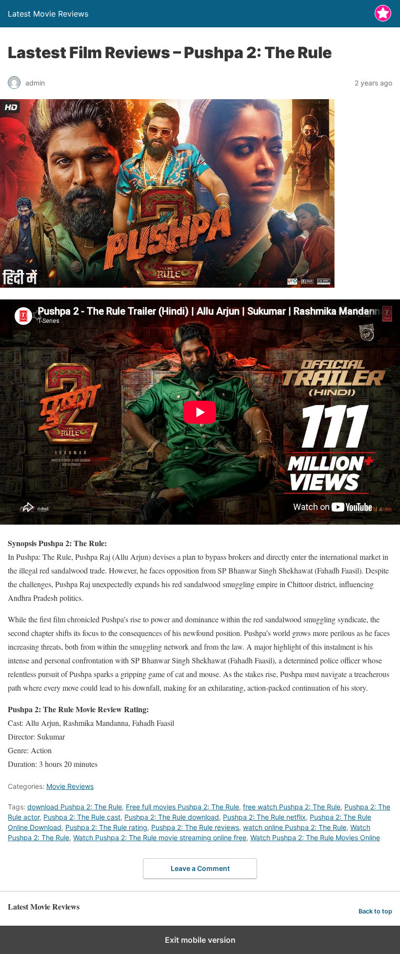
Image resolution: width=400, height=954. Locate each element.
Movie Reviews (70, 786)
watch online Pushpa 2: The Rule (294, 827)
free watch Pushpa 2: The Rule (291, 807)
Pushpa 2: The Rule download (171, 817)
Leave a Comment (200, 868)
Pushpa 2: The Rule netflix (264, 817)
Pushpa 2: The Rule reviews (195, 827)
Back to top (375, 911)
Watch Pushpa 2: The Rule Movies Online (315, 837)
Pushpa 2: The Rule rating (106, 827)
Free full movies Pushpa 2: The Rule (182, 807)
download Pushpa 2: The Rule (74, 807)
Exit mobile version (200, 940)
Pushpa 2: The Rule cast (81, 817)
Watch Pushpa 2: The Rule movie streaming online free (159, 837)
